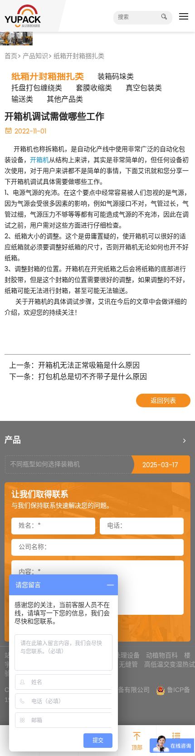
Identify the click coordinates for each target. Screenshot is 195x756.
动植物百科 (162, 655)
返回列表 (163, 401)
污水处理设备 (121, 655)
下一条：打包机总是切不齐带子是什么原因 (78, 377)
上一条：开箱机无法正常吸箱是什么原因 (74, 366)
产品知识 (35, 56)
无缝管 (128, 664)
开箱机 (39, 160)
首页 (11, 56)
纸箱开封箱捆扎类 (79, 56)
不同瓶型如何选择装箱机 (45, 465)
